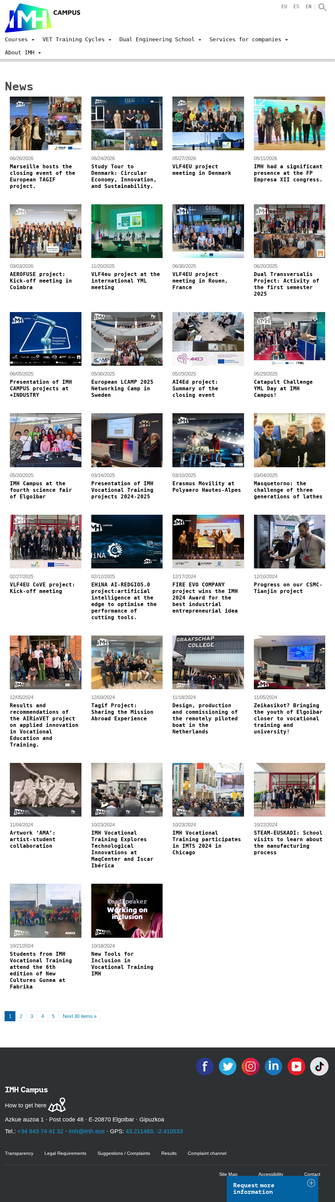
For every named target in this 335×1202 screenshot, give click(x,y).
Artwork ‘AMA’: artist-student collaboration (33, 839)
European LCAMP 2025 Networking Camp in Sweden (122, 388)
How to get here (25, 1105)
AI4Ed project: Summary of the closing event (195, 388)
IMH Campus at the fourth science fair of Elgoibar (41, 490)
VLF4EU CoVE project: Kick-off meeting (42, 588)
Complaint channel (207, 1153)
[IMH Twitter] (228, 1066)
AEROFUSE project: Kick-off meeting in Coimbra (41, 280)
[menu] (19, 39)
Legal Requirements (65, 1153)
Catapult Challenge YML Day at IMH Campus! (283, 388)
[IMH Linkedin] (274, 1066)
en (308, 6)
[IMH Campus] (42, 18)
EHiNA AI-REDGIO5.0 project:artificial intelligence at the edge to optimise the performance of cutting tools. (124, 601)
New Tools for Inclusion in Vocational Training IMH (122, 964)
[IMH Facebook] (205, 1066)
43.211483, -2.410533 (154, 1131)
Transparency (19, 1153)
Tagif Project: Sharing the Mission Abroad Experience (122, 712)
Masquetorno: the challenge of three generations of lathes (288, 490)
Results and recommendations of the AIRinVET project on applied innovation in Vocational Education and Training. (44, 725)
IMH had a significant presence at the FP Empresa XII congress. (288, 173)
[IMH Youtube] (297, 1066)
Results (169, 1153)
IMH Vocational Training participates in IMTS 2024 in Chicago (206, 843)
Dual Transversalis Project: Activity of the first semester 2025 (286, 284)
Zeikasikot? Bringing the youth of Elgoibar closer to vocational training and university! (288, 718)
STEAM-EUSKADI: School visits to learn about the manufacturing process (288, 843)
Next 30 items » (80, 1016)
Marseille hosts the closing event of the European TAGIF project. (42, 176)
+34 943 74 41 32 (40, 1131)
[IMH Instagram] (251, 1066)
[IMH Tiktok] (319, 1066)
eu (284, 6)
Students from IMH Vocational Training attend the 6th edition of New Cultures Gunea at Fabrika (41, 970)
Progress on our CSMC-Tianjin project (288, 588)
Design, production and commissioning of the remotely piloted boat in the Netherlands (205, 718)
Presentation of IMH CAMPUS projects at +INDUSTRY (41, 388)
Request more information (253, 1188)
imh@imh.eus (87, 1131)
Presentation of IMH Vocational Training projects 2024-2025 (122, 490)
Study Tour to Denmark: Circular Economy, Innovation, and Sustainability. (124, 176)
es (296, 6)
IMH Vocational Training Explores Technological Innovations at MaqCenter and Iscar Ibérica (122, 849)
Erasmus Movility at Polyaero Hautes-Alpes (206, 486)
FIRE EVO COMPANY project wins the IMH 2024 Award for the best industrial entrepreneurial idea (205, 598)
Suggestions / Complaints (123, 1153)
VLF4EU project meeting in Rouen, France (200, 280)
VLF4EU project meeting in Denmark (201, 169)
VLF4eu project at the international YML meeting (125, 280)
